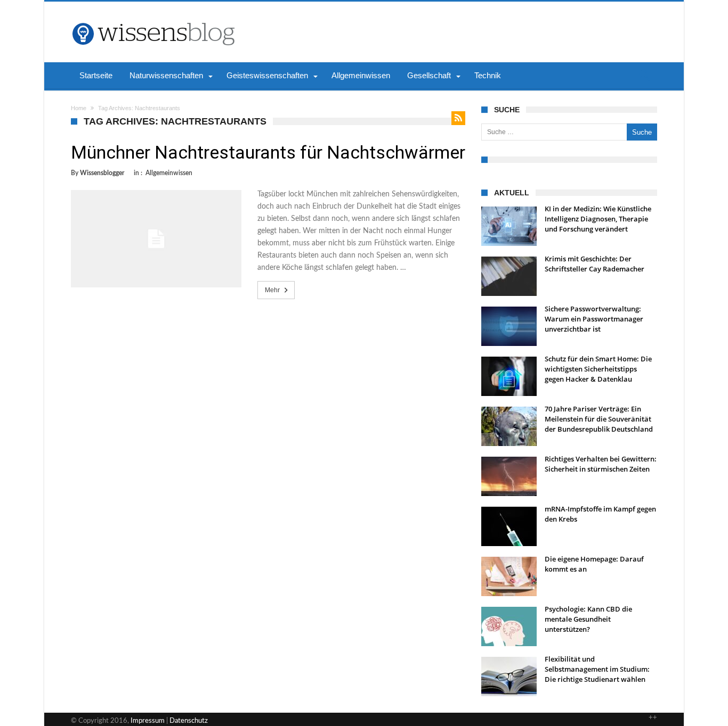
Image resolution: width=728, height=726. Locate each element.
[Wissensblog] (153, 17)
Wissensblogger (102, 173)
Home (78, 108)
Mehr (272, 290)
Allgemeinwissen (168, 173)
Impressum (148, 720)
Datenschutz (188, 720)
